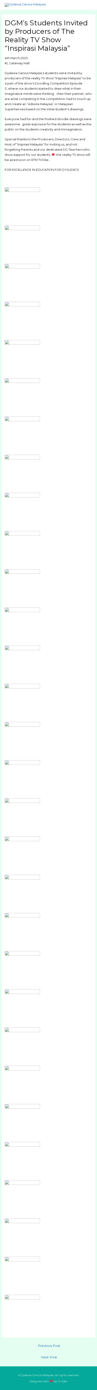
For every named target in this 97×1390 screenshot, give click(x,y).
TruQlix (62, 1381)
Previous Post (49, 1346)
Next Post (49, 1357)
